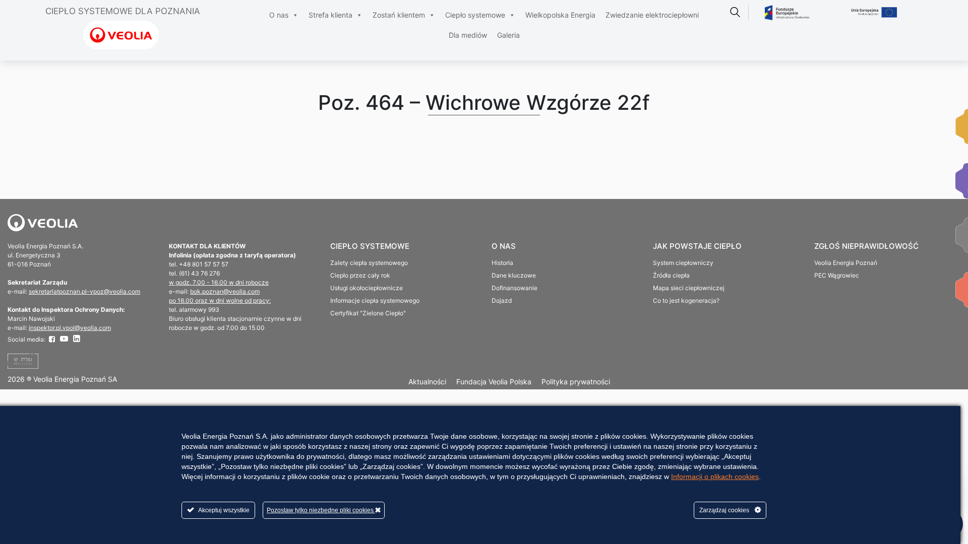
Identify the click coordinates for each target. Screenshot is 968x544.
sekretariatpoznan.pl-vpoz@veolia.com (84, 291)
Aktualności (427, 381)
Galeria (508, 35)
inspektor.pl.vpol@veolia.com (70, 327)
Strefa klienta (330, 15)
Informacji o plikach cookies (715, 476)
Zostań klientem (399, 15)
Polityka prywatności (575, 381)
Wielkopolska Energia (560, 15)
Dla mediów (468, 35)
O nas (278, 15)
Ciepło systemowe (475, 15)
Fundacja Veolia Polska (493, 381)
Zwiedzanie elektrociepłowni (652, 15)
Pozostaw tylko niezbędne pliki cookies (321, 510)
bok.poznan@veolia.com (225, 291)
